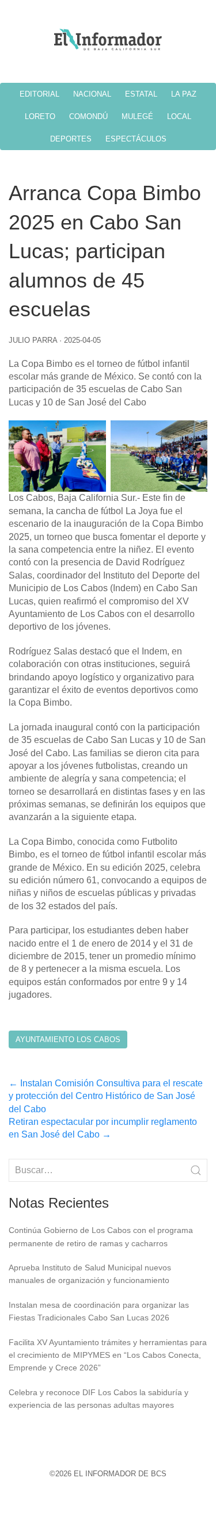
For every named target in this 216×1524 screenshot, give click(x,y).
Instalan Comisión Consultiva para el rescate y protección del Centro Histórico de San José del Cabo (106, 1096)
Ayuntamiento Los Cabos (68, 1039)
